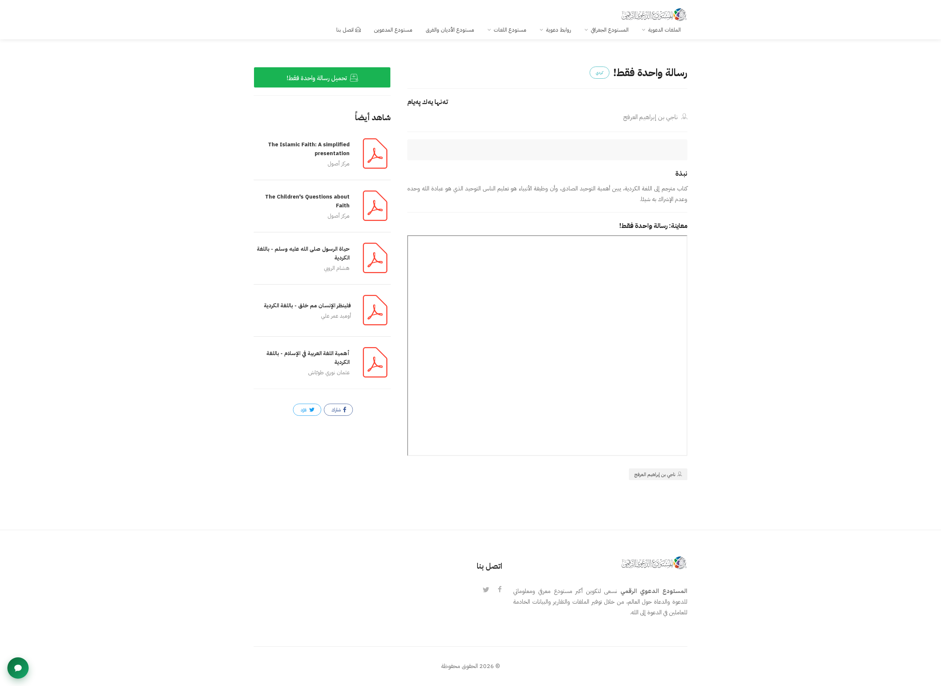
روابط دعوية (558, 30)
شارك (337, 409)
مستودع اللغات (510, 30)
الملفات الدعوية (664, 30)
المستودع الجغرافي (610, 30)
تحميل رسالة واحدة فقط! (317, 78)
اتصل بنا (345, 30)
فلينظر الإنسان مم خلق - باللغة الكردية (307, 305)
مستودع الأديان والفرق (450, 30)
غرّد (304, 409)
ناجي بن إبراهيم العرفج (651, 117)
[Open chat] (18, 668)
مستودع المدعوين (393, 30)
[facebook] (500, 590)
